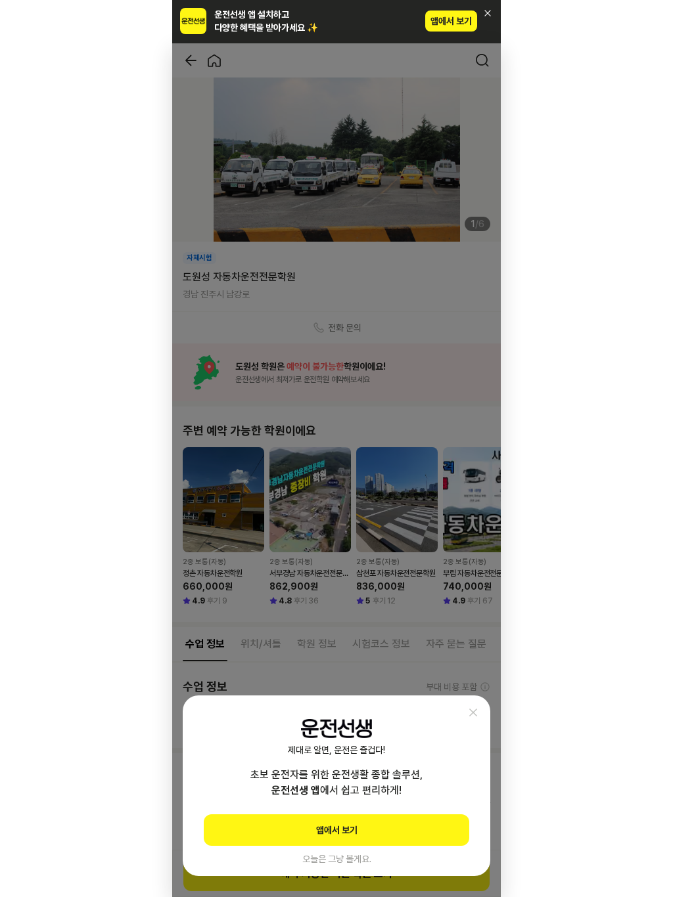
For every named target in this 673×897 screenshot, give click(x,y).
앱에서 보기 (451, 21)
